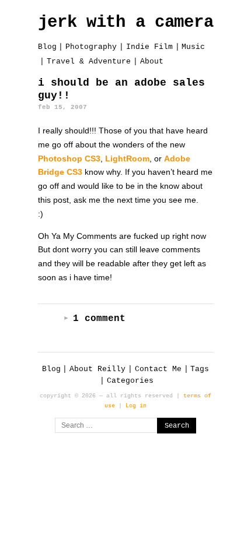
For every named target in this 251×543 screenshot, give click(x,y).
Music (193, 47)
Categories (130, 380)
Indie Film (149, 47)
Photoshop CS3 (69, 158)
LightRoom (127, 158)
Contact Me (158, 369)
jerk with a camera (126, 22)
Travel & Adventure (89, 61)
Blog (47, 47)
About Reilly (97, 369)
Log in (136, 405)
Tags (199, 369)
